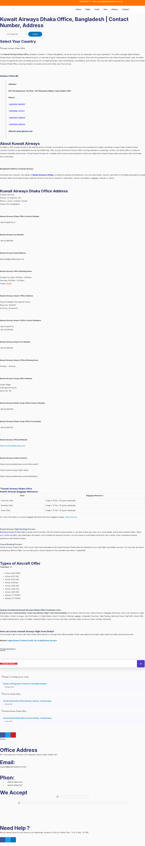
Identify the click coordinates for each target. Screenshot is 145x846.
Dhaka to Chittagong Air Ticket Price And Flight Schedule (24, 684)
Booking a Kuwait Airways (10, 532)
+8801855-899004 (17, 118)
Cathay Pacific (27, 640)
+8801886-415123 (16, 111)
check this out (70, 517)
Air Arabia (38, 640)
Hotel (96, 9)
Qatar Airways (50, 640)
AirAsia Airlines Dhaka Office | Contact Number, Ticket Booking (27, 718)
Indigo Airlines (13, 640)
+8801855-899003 (16, 124)
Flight (87, 9)
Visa (105, 9)
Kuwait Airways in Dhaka (42, 175)
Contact (125, 9)
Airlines (114, 9)
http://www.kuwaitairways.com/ (12, 446)
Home (78, 9)
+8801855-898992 (17, 104)
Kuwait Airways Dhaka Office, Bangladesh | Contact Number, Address (64, 22)
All (141, 664)
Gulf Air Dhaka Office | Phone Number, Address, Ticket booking (27, 701)
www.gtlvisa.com (24, 131)
